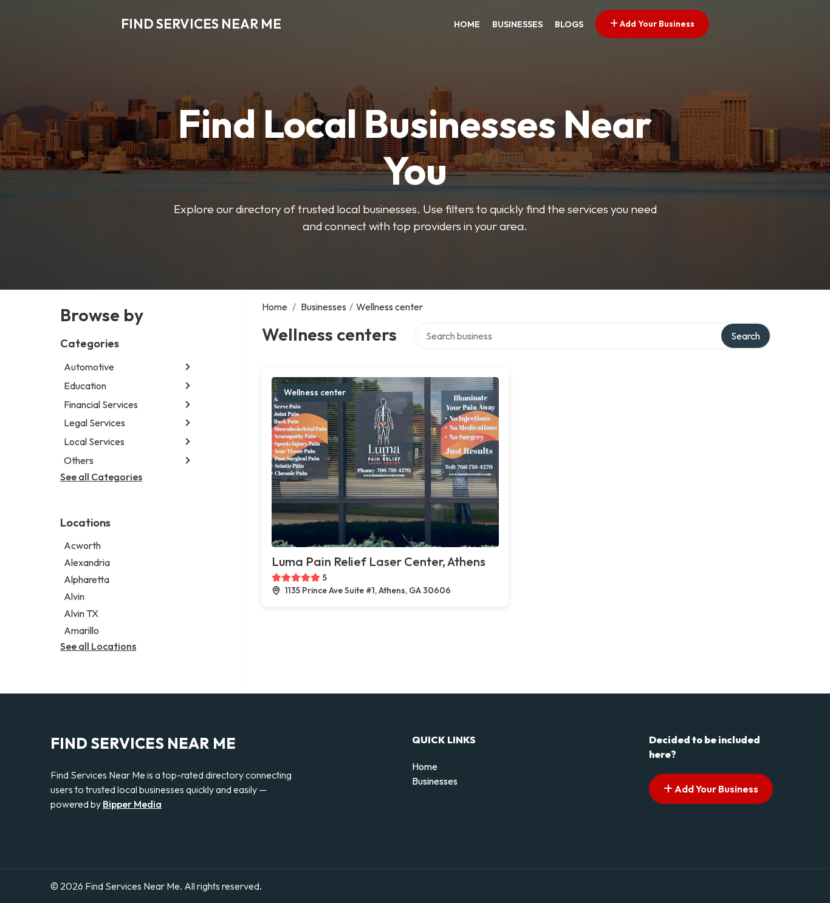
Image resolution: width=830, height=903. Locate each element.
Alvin (74, 596)
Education (85, 386)
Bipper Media (132, 804)
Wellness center (315, 392)
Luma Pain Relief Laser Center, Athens (378, 561)
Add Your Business (656, 23)
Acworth (82, 545)
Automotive (89, 367)
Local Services (94, 441)
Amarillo (81, 630)
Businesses (517, 24)
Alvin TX (81, 613)
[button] (188, 367)
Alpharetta (86, 579)
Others (79, 460)
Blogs (569, 24)
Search (745, 336)
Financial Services (101, 404)
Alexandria (87, 562)
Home (467, 24)
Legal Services (94, 423)
